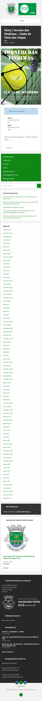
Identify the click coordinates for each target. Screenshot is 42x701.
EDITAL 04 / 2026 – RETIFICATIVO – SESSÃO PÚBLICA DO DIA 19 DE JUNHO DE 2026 (20, 645)
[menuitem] (21, 157)
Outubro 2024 (7, 236)
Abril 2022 (6, 315)
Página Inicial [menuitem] (21, 686)
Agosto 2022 (7, 301)
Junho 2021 (6, 349)
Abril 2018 (6, 478)
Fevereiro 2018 (7, 485)
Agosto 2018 (7, 464)
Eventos (12, 43)
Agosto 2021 (7, 342)
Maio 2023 (6, 270)
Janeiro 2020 (7, 406)
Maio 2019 (6, 434)
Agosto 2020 (7, 383)
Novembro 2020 (8, 372)
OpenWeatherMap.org (23, 512)
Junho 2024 (6, 243)
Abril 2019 (6, 437)
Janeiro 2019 (7, 447)
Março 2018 (6, 481)
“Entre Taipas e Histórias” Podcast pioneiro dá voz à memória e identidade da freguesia (19, 211)
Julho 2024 (6, 240)
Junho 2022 (6, 308)
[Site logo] (21, 15)
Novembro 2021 (8, 332)
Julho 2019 (6, 427)
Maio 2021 (6, 352)
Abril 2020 (6, 396)
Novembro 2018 (8, 454)
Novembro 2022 (8, 291)
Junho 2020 (6, 389)
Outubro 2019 (7, 417)
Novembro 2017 (8, 495)
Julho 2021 (6, 345)
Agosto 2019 (7, 423)
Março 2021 (6, 359)
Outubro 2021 (7, 335)
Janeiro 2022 (7, 325)
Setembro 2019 (7, 420)
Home (6, 43)
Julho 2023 (6, 264)
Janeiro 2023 (7, 284)
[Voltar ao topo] (21, 694)
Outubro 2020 (7, 376)
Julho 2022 (6, 304)
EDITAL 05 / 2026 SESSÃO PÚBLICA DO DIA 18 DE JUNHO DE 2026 (20, 638)
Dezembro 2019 (8, 410)
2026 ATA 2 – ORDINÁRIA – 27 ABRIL (13, 632)
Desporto (9, 148)
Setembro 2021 (7, 338)
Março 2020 (6, 400)
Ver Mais (5, 568)
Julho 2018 (6, 468)
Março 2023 (6, 277)
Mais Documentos (7, 652)
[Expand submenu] (37, 160)
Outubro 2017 (7, 498)
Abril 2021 (6, 355)
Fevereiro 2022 (7, 321)
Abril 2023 (6, 274)
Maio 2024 (6, 247)
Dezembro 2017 (8, 491)
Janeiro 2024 (7, 253)
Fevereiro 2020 (7, 403)
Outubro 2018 (7, 457)
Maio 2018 (6, 474)
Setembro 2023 (7, 257)
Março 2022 (6, 318)
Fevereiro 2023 (7, 281)
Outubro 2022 (7, 294)
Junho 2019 (6, 430)
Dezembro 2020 (8, 369)
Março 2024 (6, 250)
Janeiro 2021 (7, 366)
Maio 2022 (6, 311)
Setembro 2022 (7, 298)
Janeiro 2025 (7, 230)
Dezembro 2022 (8, 287)
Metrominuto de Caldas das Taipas (13, 207)
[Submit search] (39, 186)
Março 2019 (6, 440)
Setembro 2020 (7, 379)
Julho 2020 (6, 386)
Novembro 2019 (8, 413)
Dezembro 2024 (8, 233)
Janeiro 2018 (7, 488)
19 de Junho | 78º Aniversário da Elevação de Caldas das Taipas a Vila (19, 557)
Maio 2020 (6, 393)
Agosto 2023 (7, 260)
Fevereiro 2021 (7, 362)
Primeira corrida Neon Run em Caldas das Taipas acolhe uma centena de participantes (20, 217)
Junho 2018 (6, 471)
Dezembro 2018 (8, 451)
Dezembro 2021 (8, 328)
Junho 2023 (6, 267)
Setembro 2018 (7, 461)
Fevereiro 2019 (7, 444)
